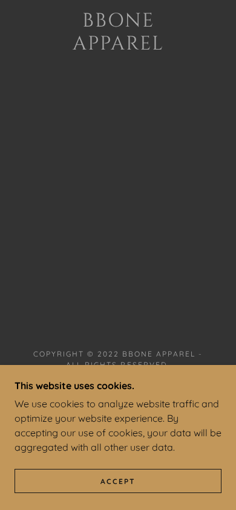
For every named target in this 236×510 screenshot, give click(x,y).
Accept (118, 481)
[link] (118, 33)
